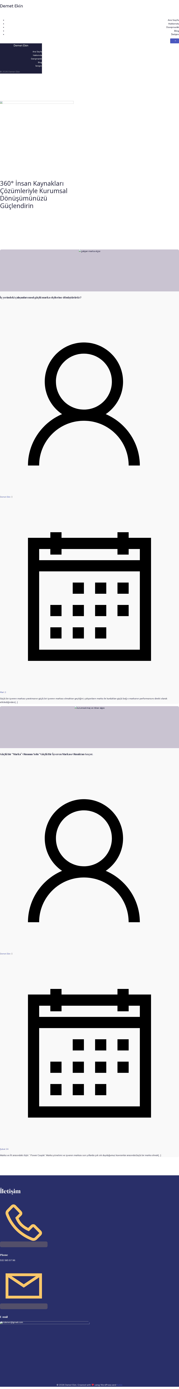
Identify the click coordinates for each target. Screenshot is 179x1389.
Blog (176, 31)
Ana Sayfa (173, 20)
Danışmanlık (172, 27)
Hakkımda (173, 23)
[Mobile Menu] (174, 40)
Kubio (119, 1384)
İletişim (175, 34)
